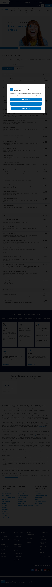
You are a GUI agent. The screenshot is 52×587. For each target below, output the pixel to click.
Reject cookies (26, 103)
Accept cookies (26, 99)
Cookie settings (26, 108)
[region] (26, 99)
